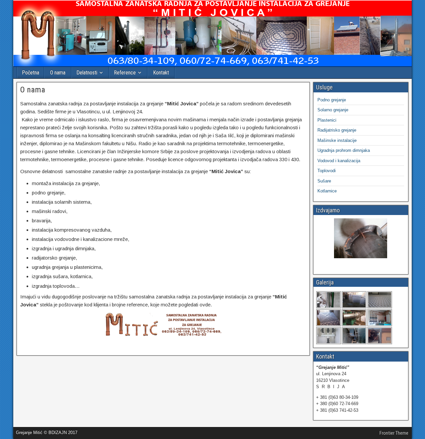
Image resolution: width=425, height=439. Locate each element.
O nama (57, 72)
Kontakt (161, 72)
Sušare (324, 180)
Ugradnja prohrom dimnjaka (343, 150)
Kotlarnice (327, 190)
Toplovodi (326, 170)
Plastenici (326, 120)
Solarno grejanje (332, 109)
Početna (30, 72)
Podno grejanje (331, 99)
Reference (125, 72)
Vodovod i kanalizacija (338, 160)
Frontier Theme (394, 433)
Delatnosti (86, 72)
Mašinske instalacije (337, 140)
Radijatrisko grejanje (336, 130)
